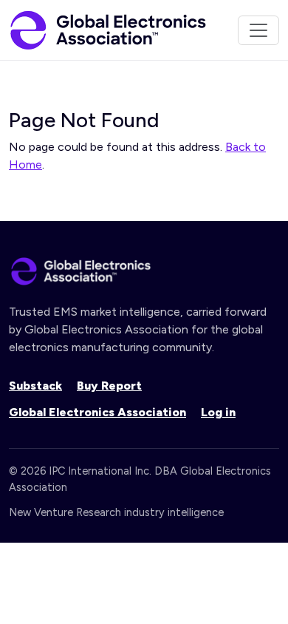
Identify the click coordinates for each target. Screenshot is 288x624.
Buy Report (109, 386)
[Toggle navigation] (258, 30)
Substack (35, 386)
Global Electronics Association (97, 412)
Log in (218, 412)
